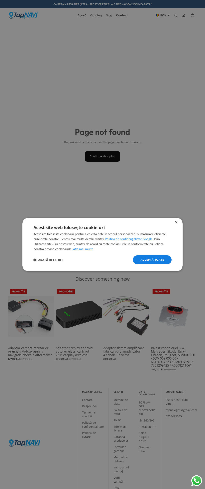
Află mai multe (83, 249)
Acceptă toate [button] (152, 259)
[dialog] (102, 244)
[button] (48, 260)
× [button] (176, 222)
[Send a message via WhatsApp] (196, 480)
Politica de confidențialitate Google (129, 239)
